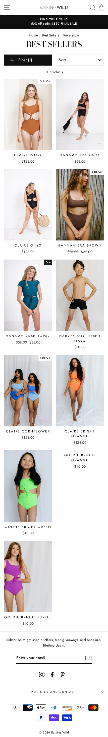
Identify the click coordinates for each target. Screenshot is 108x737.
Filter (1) (24, 60)
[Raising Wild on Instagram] (41, 674)
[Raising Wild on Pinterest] (62, 674)
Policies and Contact (53, 692)
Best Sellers (50, 35)
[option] (54, 21)
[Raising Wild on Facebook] (52, 674)
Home (33, 35)
